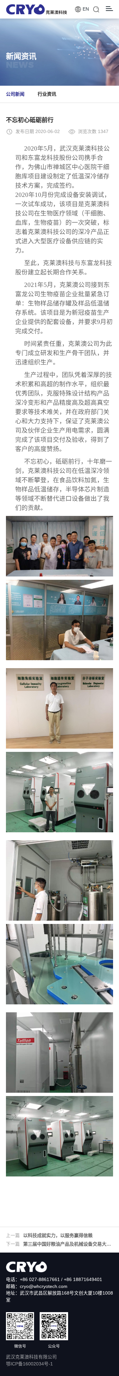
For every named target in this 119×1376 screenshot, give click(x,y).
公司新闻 (15, 94)
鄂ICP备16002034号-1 (29, 1363)
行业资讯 (47, 94)
